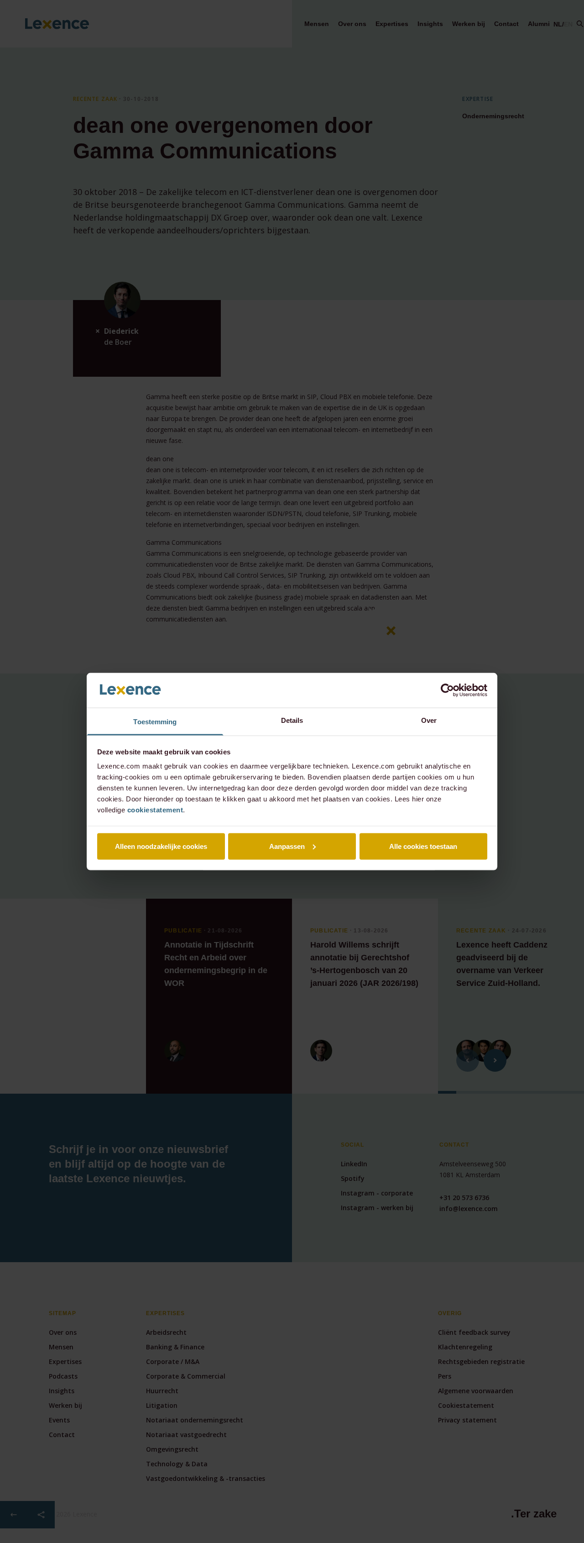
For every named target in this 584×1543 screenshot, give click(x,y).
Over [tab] (429, 720)
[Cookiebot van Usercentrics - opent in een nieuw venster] (447, 690)
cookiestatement (155, 810)
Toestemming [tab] (155, 722)
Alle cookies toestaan (423, 846)
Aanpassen (287, 846)
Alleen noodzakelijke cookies (161, 846)
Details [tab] (292, 720)
